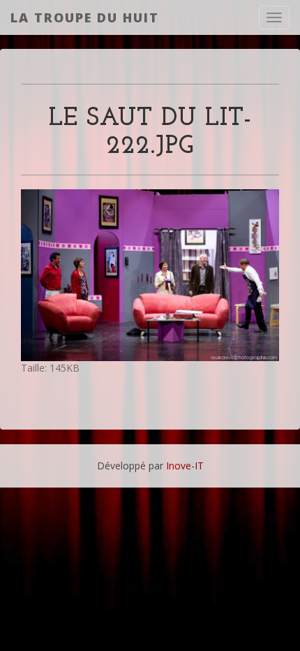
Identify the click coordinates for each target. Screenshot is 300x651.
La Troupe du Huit (84, 17)
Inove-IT (185, 465)
